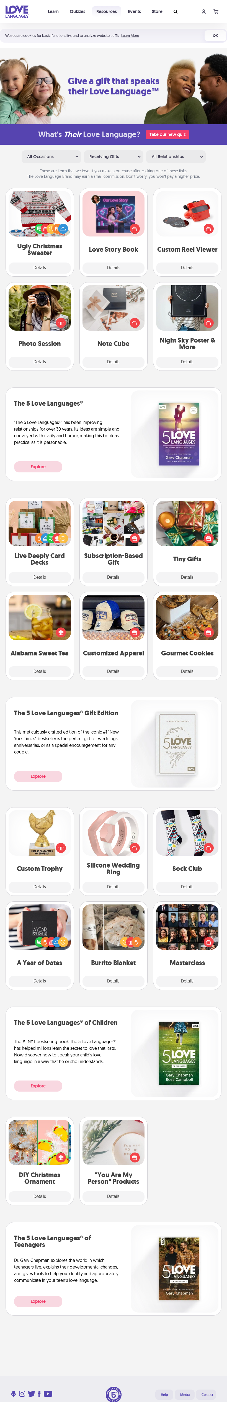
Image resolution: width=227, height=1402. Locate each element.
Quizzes (77, 11)
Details (39, 268)
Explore (38, 467)
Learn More (130, 35)
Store (157, 11)
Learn (53, 11)
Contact (207, 1395)
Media (185, 1395)
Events (134, 11)
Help (164, 1395)
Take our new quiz (167, 134)
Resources (106, 11)
